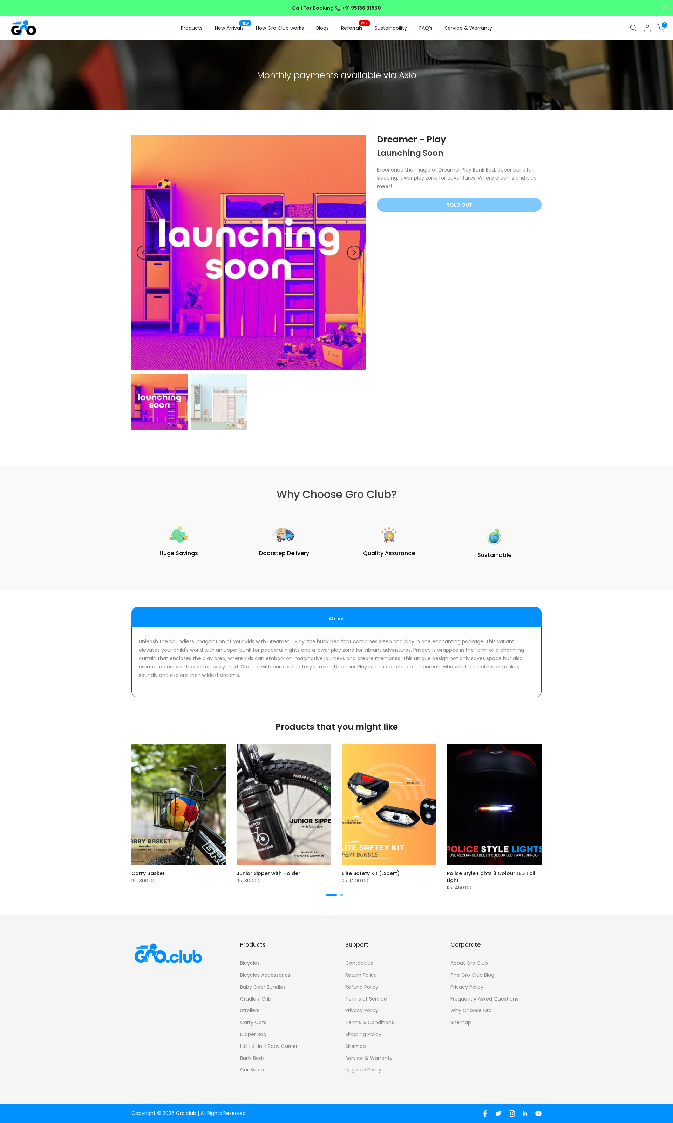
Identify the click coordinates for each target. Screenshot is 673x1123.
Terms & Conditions (369, 1022)
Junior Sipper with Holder (268, 873)
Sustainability (391, 28)
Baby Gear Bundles (263, 986)
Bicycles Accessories (265, 975)
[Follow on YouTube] (538, 1113)
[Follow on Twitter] (498, 1113)
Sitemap (355, 1046)
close (8, 7)
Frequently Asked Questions (484, 998)
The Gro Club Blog (472, 975)
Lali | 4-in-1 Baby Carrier (269, 1046)
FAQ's (426, 28)
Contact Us (359, 963)
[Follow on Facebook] (485, 1113)
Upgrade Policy (363, 1069)
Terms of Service (366, 998)
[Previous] (144, 253)
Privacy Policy (361, 1010)
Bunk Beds (252, 1058)
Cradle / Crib (255, 998)
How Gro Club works (280, 28)
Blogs (322, 28)
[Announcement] (336, 8)
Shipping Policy (363, 1034)
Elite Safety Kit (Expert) (371, 873)
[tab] (336, 617)
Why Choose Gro (471, 1010)
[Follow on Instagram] (512, 1113)
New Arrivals (232, 28)
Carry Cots (253, 1022)
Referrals (354, 28)
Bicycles (250, 963)
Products (192, 28)
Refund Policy (361, 986)
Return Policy (361, 975)
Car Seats (252, 1069)
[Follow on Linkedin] (525, 1113)
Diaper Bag (253, 1034)
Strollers (249, 1010)
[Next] (354, 253)
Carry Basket (148, 873)
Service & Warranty (468, 28)
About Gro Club (469, 963)
